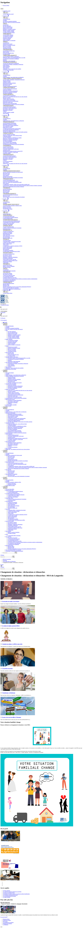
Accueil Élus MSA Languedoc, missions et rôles (12, 205)
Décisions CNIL (6, 285)
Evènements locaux (7, 228)
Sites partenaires (6, 249)
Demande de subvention (7, 176)
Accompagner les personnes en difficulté (11, 58)
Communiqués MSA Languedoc (9, 270)
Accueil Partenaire (6, 168)
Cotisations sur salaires (7, 133)
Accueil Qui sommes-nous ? (8, 231)
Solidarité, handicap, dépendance (9, 55)
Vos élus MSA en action (7, 208)
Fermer (5, 324)
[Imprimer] (1, 566)
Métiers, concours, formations (8, 266)
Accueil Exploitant (6, 75)
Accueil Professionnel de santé (9, 180)
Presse (4, 268)
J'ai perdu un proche (7, 668)
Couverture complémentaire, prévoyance (11, 148)
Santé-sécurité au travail (7, 105)
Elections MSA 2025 (7, 215)
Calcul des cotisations (7, 89)
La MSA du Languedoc (7, 232)
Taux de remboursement (7, 27)
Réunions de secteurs (7, 207)
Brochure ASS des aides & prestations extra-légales (13, 177)
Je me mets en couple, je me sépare (10, 601)
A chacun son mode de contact (9, 275)
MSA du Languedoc (7, 559)
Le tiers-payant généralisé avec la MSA (10, 181)
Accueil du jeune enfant (7, 37)
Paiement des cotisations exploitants (10, 92)
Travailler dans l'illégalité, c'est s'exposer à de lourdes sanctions (15, 131)
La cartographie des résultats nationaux (10, 217)
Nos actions (5, 239)
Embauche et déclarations (8, 121)
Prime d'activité (6, 51)
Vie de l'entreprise (6, 145)
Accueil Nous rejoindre (7, 265)
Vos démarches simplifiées (8, 250)
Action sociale (5, 244)
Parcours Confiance (7, 97)
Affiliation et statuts (7, 81)
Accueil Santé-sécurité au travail (9, 106)
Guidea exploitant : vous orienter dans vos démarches (13, 77)
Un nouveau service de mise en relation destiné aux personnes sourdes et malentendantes (20, 278)
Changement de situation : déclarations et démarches (13, 64)
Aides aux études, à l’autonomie (9, 40)
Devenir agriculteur (6, 80)
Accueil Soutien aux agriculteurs (9, 95)
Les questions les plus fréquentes (9, 279)
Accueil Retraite (6, 42)
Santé (4, 23)
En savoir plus (3, 917)
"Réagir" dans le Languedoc (8, 98)
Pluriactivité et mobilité (7, 84)
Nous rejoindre (6, 263)
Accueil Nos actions (7, 240)
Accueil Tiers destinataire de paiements (10, 194)
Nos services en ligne (7, 252)
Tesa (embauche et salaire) (8, 126)
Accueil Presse (6, 269)
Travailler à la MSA (7, 267)
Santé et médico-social (7, 243)
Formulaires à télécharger (8, 258)
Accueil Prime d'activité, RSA (9, 50)
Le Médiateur (5, 924)
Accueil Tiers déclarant (7, 189)
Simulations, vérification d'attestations (10, 257)
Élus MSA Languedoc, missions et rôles (10, 204)
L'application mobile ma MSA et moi (10, 260)
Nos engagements (6, 236)
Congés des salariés (7, 153)
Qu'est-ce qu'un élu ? (7, 206)
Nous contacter (6, 67)
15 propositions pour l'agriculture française (11, 222)
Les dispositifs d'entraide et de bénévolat (11, 129)
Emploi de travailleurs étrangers (9, 130)
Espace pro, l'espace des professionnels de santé (12, 182)
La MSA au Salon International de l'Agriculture (12, 227)
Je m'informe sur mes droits (8, 70)
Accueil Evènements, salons (8, 226)
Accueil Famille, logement (8, 34)
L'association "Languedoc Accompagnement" (12, 288)
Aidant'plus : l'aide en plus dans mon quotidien (12, 68)
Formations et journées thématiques (10, 107)
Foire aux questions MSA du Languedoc (11, 287)
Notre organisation (6, 234)
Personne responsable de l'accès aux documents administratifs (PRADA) (17, 286)
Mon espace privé (6, 173)
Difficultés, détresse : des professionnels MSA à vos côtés (14, 57)
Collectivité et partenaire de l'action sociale (11, 170)
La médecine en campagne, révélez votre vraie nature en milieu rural (16, 184)
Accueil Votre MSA (7, 214)
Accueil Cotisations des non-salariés (10, 88)
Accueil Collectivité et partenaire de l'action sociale (13, 172)
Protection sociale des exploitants (9, 83)
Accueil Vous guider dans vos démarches (11, 63)
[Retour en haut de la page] (1, 927)
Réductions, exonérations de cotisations (10, 138)
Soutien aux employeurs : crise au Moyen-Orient (12, 135)
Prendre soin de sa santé (7, 28)
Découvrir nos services (7, 256)
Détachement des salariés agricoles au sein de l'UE (13, 151)
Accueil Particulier (6, 19)
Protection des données (7, 261)
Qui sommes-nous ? (7, 230)
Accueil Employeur (7, 118)
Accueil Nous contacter (7, 273)
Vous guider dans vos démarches (9, 62)
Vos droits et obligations (7, 93)
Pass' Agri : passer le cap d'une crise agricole (11, 22)
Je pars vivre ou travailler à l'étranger (11, 717)
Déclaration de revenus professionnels (10, 90)
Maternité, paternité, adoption (8, 30)
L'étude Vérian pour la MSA (8, 223)
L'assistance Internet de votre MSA (10, 277)
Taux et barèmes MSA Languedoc (9, 142)
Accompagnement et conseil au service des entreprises (13, 144)
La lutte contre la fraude (7, 247)
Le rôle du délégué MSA (8, 218)
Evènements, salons (7, 225)
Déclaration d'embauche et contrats (9, 124)
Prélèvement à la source (7, 127)
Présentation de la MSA (7, 233)
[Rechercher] (16, 553)
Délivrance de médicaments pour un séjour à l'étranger (13, 186)
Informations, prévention (7, 110)
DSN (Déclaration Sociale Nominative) (10, 125)
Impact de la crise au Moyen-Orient (10, 103)
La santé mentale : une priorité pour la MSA (11, 251)
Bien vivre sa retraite (7, 46)
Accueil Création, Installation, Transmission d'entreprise (14, 79)
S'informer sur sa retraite (7, 43)
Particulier (5, 560)
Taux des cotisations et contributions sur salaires (12, 137)
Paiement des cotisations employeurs (10, 139)
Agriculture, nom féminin (8, 224)
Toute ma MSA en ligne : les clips (9, 259)
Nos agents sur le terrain (7, 274)
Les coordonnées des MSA (8, 276)
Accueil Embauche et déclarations (9, 123)
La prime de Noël (6, 54)
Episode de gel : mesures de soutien (10, 143)
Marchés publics (6, 284)
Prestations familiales (7, 38)
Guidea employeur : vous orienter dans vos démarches (13, 120)
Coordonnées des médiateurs (8, 281)
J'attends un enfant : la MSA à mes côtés (12, 644)
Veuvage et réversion (7, 47)
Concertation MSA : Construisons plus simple (12, 241)
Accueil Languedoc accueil (8, 14)
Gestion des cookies (7, 920)
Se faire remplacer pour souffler (9, 100)
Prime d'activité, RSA (7, 49)
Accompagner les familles (8, 36)
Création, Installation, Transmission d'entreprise (12, 78)
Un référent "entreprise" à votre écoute (10, 152)
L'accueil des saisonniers (7, 161)
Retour (6, 12)
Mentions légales (6, 919)
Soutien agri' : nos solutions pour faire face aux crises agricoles (15, 96)
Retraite (4, 41)
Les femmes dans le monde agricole (10, 219)
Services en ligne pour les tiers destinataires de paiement (14, 197)
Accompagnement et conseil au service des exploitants (13, 104)
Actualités (5, 20)
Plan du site (5, 921)
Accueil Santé (5, 24)
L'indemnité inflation (7, 136)
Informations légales (7, 282)
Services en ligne (6, 174)
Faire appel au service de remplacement (10, 101)
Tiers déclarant (6, 187)
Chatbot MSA (5, 262)
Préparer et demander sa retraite (9, 45)
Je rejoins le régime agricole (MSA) (10, 625)
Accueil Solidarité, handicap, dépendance (11, 56)
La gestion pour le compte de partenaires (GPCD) (12, 245)
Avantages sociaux (6, 150)
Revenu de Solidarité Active (8, 53)
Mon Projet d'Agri (6, 85)
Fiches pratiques (6, 65)
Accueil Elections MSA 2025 (8, 216)
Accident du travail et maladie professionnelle (12, 128)
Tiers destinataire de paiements (9, 193)
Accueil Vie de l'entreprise (8, 146)
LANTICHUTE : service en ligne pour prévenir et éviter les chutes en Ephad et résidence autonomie (22, 185)
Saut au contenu (6, 5)
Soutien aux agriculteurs (7, 94)
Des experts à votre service (8, 109)
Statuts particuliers (6, 66)
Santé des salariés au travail (8, 147)
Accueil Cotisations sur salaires (9, 134)
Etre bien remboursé (7, 25)
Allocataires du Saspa (7, 48)
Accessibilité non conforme (8, 922)
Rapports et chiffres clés (7, 238)
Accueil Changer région (7, 293)
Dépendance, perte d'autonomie (9, 60)
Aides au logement (6, 39)
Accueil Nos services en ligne (8, 253)
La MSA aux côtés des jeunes (8, 242)
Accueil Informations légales (8, 283)
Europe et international (7, 248)
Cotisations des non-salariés (8, 87)
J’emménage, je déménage (8, 692)
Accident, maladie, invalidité (8, 31)
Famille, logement (6, 33)
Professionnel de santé (7, 178)
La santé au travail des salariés (9, 32)
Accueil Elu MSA (6, 202)
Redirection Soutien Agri (8, 102)
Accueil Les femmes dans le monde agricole (11, 221)
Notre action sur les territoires (8, 235)
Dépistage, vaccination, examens (9, 29)
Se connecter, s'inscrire (7, 255)
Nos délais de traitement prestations (10, 21)
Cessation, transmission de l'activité (10, 86)
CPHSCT (5, 111)
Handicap (5, 59)
